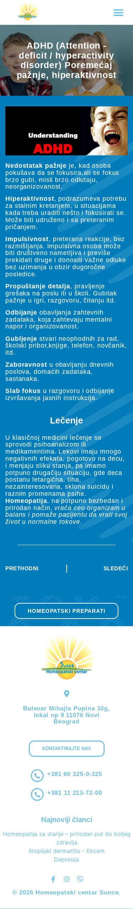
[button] (118, 13)
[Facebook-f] (53, 879)
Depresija (66, 859)
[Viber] (80, 879)
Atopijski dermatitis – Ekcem (66, 850)
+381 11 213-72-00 (74, 792)
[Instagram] (66, 879)
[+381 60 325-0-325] (37, 775)
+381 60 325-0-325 (74, 774)
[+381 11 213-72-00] (37, 794)
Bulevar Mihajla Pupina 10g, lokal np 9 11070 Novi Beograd (66, 715)
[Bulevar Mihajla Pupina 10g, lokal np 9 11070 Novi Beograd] (66, 693)
